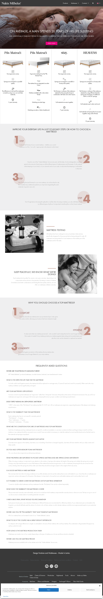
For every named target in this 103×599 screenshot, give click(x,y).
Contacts (84, 3)
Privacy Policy (5, 596)
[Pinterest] (56, 566)
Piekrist (48, 590)
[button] (100, 585)
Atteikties (70, 590)
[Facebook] (46, 566)
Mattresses (74, 3)
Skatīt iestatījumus (90, 590)
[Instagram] (51, 566)
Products (65, 3)
